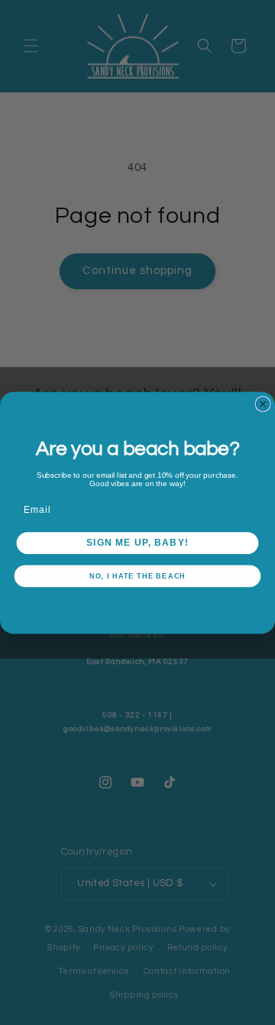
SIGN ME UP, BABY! (137, 542)
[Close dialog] (263, 403)
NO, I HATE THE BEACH (137, 575)
